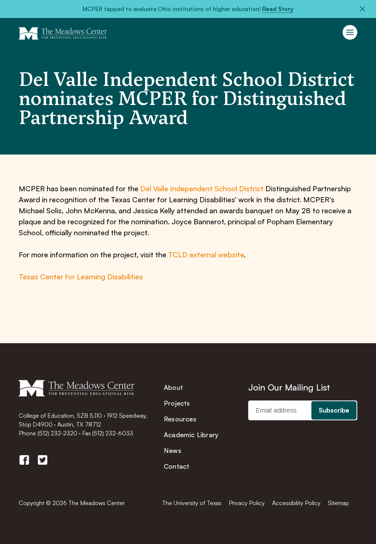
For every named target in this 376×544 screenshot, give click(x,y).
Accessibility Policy (296, 503)
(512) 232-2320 (57, 433)
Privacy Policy (247, 503)
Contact (176, 466)
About (173, 387)
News (172, 450)
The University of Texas (191, 503)
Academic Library (191, 435)
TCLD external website (206, 254)
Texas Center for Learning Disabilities (81, 276)
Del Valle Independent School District (202, 188)
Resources (180, 419)
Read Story (277, 8)
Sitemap (338, 503)
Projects (177, 403)
